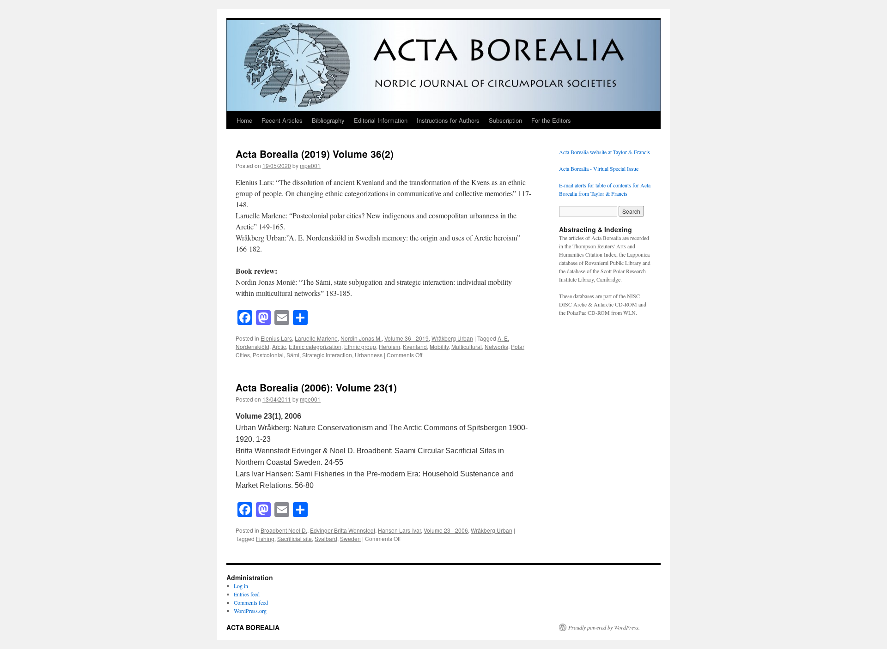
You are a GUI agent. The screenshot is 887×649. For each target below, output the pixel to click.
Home (244, 120)
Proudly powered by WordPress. (604, 627)
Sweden (350, 538)
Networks (496, 346)
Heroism (389, 346)
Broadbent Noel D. (284, 530)
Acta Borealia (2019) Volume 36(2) (315, 154)
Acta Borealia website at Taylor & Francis (604, 152)
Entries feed (247, 594)
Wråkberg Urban (452, 338)
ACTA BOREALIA (252, 627)
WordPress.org (250, 610)
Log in (241, 585)
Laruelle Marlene (316, 338)
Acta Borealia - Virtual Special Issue (598, 168)
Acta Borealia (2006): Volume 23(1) (316, 387)
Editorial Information (380, 120)
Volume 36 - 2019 (406, 338)
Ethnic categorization (315, 346)
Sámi (292, 355)
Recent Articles (282, 120)
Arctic (279, 346)
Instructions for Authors (448, 120)
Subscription (505, 120)
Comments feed (251, 602)
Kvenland (415, 346)
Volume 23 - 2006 (446, 530)
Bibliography (328, 120)
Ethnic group (360, 346)
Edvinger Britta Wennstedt (342, 530)
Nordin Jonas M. (361, 338)
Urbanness (369, 355)
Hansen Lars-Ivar (399, 530)
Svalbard (326, 538)
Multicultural (466, 346)
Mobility (439, 346)
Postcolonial (268, 355)
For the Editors (551, 120)
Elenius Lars (276, 338)
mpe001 (310, 165)
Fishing (265, 538)
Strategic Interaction (327, 355)
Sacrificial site (294, 538)
